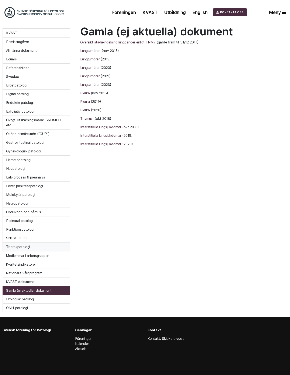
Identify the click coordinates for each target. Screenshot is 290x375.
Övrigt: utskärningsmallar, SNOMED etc (33, 122)
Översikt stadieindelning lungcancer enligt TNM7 (118, 42)
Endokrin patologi (20, 102)
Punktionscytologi (20, 229)
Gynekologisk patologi (23, 151)
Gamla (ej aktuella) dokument (29, 290)
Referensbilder (17, 68)
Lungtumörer (91, 51)
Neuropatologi (17, 203)
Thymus (87, 118)
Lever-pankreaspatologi (24, 186)
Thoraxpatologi (18, 247)
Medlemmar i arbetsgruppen (27, 256)
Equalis (11, 59)
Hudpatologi (15, 168)
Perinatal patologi (19, 221)
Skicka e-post (173, 338)
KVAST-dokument (20, 282)
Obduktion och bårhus (23, 212)
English (200, 12)
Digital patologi (17, 94)
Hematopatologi (18, 160)
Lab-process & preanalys (25, 177)
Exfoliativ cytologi (20, 111)
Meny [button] (275, 12)
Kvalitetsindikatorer (21, 264)
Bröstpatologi (16, 85)
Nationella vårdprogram (24, 273)
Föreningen (124, 12)
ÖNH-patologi (17, 308)
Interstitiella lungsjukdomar (101, 127)
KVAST (150, 12)
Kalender (82, 344)
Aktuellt (81, 349)
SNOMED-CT (16, 238)
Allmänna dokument (21, 50)
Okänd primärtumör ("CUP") (27, 134)
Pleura (85, 93)
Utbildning (175, 12)
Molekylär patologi (20, 194)
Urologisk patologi (20, 299)
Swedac (12, 76)
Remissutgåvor (17, 42)
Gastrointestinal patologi (25, 142)
